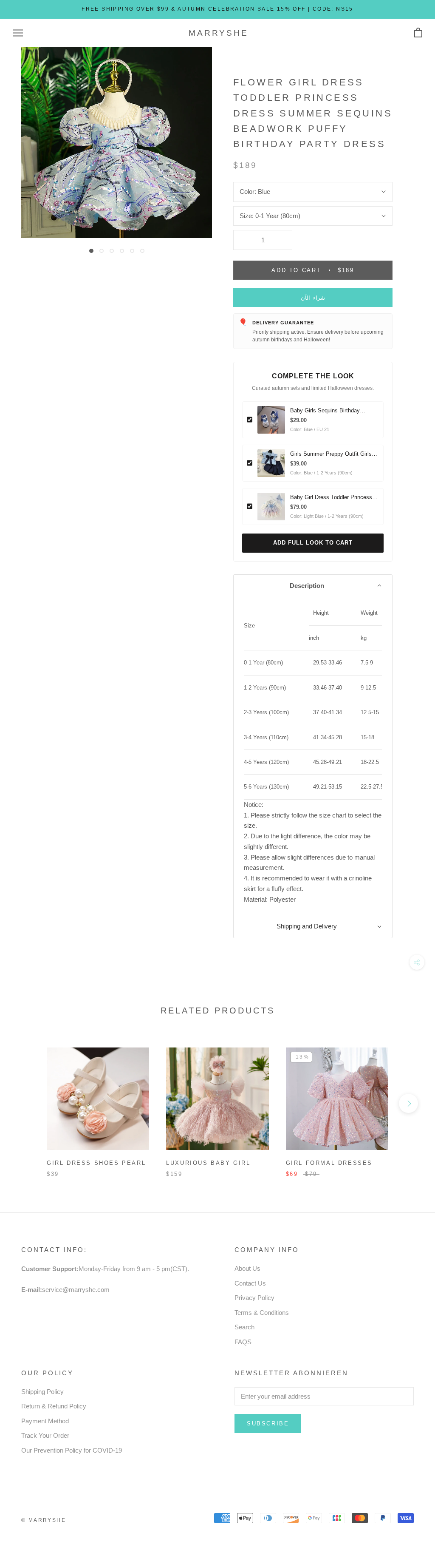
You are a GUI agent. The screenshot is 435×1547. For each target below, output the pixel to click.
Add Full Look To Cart (313, 542)
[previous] (26, 1103)
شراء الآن (313, 298)
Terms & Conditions (261, 1312)
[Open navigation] (18, 33)
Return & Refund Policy (53, 1406)
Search (244, 1327)
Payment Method (45, 1421)
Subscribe (268, 1423)
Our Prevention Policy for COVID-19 (71, 1450)
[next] (408, 1103)
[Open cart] (418, 33)
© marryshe (43, 1520)
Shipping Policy (42, 1391)
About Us (247, 1268)
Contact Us (250, 1283)
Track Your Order (45, 1435)
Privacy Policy (254, 1297)
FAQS (242, 1341)
